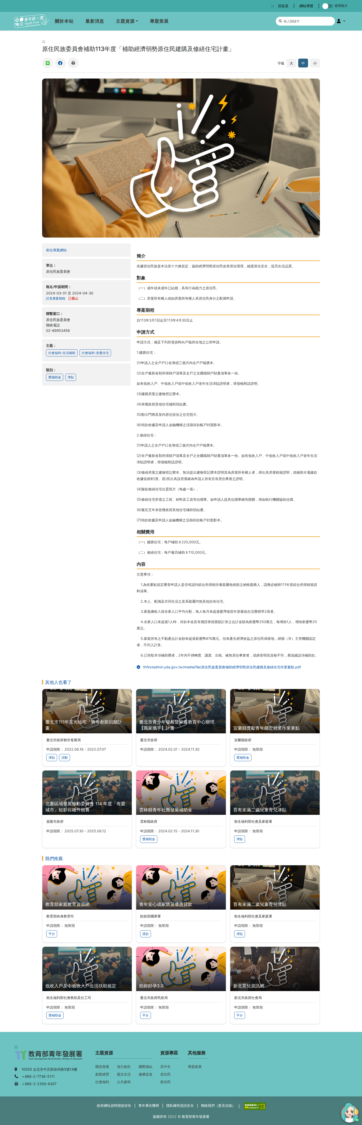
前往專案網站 (66, 250)
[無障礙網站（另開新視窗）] (254, 1105)
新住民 (165, 1082)
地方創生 (124, 1066)
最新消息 (94, 21)
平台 (52, 934)
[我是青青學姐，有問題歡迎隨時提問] (349, 1112)
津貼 (70, 377)
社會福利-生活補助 (61, 353)
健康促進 (145, 1074)
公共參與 (124, 1082)
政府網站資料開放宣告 (114, 1105)
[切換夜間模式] (328, 6)
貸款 (145, 934)
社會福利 (102, 1082)
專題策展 (159, 21)
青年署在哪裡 (148, 1105)
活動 (64, 757)
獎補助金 (54, 377)
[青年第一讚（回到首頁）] (32, 21)
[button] (341, 21)
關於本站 (64, 21)
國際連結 (145, 1066)
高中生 (165, 1066)
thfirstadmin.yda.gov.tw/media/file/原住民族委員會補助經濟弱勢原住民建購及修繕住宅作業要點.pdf (231, 667)
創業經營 (102, 1074)
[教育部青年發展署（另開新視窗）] (49, 1057)
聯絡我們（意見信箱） (218, 1105)
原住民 (165, 1074)
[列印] (73, 63)
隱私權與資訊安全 (180, 1105)
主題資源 (125, 21)
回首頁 (283, 6)
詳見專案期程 (55, 298)
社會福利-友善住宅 (95, 353)
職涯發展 (102, 1066)
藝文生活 (124, 1074)
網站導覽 (306, 6)
